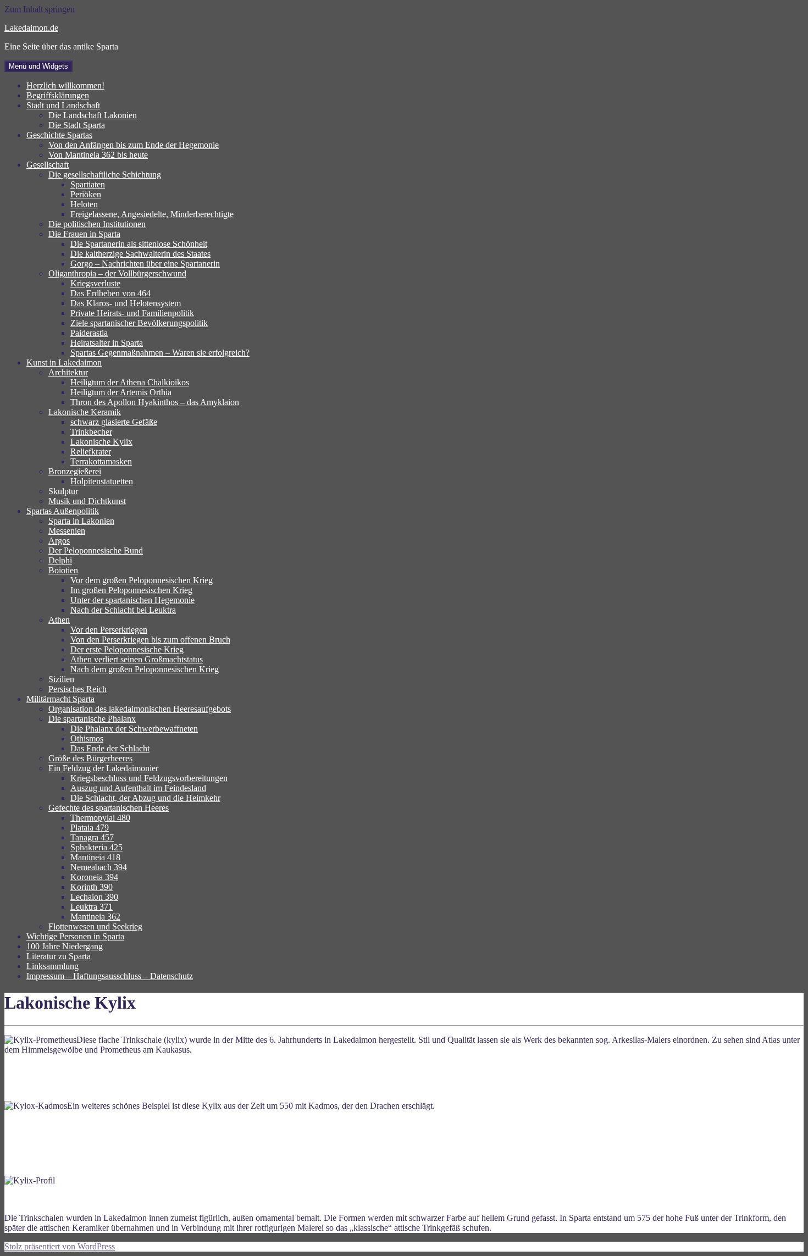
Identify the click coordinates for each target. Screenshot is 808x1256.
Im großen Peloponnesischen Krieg (131, 590)
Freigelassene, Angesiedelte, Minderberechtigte (152, 214)
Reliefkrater (90, 451)
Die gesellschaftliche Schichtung (104, 174)
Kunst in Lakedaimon (64, 362)
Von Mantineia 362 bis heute (98, 154)
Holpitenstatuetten (101, 481)
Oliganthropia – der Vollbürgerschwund (117, 273)
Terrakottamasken (101, 461)
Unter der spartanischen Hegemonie (132, 600)
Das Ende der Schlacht (110, 748)
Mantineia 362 (95, 916)
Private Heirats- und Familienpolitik (132, 313)
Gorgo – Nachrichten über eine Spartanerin (145, 263)
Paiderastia (89, 332)
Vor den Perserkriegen (108, 629)
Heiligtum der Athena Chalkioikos (129, 382)
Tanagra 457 (92, 837)
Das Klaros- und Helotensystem (125, 303)
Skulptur (63, 491)
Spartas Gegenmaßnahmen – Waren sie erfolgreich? (160, 352)
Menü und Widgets (38, 66)
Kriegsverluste (95, 283)
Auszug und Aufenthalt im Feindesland (138, 788)
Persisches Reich (77, 689)
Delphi (60, 560)
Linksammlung (52, 966)
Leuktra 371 (91, 906)
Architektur (68, 372)
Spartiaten (87, 184)
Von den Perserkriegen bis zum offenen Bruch (150, 639)
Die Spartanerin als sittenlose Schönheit (138, 243)
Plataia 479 (89, 827)
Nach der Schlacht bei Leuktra (123, 610)
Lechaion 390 (94, 896)
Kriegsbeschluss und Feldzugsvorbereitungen (149, 778)
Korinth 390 (91, 887)
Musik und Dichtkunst (87, 501)
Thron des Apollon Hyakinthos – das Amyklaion (154, 402)
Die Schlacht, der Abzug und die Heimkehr (145, 798)
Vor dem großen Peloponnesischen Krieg (141, 580)
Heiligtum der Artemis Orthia (120, 392)
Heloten (84, 204)
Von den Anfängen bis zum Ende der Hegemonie (133, 145)
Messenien (66, 530)
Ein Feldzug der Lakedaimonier (103, 768)
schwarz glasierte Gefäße (113, 422)
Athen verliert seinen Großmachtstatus (136, 659)
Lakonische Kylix (101, 441)
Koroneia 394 (94, 877)
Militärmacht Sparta (60, 699)
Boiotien (63, 570)
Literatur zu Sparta (58, 956)
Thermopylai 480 (100, 817)
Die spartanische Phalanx (92, 718)
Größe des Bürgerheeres (90, 758)
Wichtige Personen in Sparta (75, 936)
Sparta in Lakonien (81, 520)
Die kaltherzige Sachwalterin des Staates (140, 253)
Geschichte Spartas (59, 135)
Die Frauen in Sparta (84, 234)
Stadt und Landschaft (63, 105)
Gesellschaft (47, 164)
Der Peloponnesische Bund (95, 550)
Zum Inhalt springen (39, 9)
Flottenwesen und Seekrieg (95, 926)
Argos (59, 540)
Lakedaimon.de (31, 27)
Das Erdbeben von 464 (110, 293)
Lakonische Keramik (84, 412)
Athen (59, 619)
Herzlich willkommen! (65, 85)
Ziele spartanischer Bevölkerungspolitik (139, 323)
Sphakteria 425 (96, 847)
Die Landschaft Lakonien (92, 115)
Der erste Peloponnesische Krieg (127, 649)
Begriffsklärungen (57, 95)
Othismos (86, 738)
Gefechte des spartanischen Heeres (108, 807)
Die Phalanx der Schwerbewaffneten (134, 728)
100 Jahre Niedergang (64, 946)
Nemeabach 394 (98, 867)
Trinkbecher (91, 431)
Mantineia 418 (95, 857)
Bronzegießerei (74, 471)
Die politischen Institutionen (97, 224)
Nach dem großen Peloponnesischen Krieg (144, 669)
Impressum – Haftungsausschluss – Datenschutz (109, 976)
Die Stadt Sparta (76, 125)
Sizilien (61, 679)
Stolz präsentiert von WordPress (59, 1246)
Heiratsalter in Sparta (106, 342)
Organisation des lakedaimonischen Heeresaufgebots (139, 708)
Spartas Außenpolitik (62, 511)
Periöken (85, 194)
